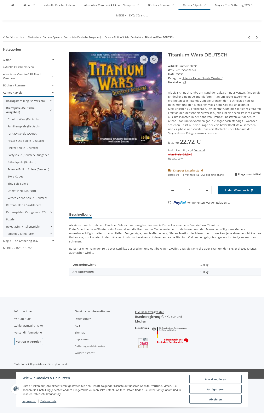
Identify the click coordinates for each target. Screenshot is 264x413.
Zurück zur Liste (15, 37)
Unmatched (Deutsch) (22, 191)
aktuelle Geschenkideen (18, 67)
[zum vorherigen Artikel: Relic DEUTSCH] (249, 37)
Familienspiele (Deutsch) (23, 126)
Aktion (7, 60)
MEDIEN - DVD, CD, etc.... (19, 248)
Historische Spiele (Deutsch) (26, 141)
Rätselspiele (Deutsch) (22, 162)
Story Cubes (15, 176)
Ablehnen (215, 399)
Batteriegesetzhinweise (90, 346)
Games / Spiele (12, 92)
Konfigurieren (215, 389)
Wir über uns (22, 319)
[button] (28, 59)
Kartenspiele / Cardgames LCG (26, 212)
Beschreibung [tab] (80, 214)
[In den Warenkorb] (72, 50)
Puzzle (10, 219)
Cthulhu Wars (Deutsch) (23, 119)
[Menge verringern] (172, 190)
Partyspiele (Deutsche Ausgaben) (29, 155)
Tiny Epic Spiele (18, 183)
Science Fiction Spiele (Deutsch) (202, 78)
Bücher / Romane (14, 85)
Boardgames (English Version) (25, 101)
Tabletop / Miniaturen (20, 234)
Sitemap (80, 332)
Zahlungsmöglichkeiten (29, 325)
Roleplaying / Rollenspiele (23, 226)
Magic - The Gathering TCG (20, 241)
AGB (77, 325)
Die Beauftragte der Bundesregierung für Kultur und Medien (158, 316)
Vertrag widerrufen (28, 341)
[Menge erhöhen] (207, 190)
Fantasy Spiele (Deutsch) (23, 133)
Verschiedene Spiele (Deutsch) (27, 198)
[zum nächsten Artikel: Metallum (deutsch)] (257, 37)
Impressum (29, 401)
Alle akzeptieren (215, 379)
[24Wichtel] (12, 5)
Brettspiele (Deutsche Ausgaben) (20, 110)
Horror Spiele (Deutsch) (23, 148)
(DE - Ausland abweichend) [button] (210, 174)
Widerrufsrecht (85, 353)
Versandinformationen (28, 332)
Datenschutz (48, 401)
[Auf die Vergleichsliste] (144, 59)
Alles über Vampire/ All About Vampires (22, 76)
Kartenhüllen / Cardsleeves (23, 205)
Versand (199, 150)
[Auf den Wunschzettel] (154, 59)
